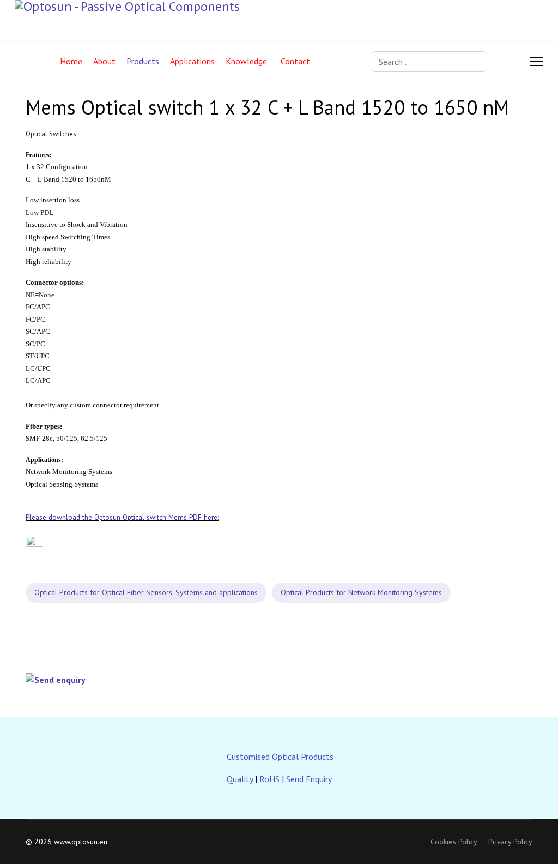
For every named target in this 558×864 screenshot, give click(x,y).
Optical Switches (51, 134)
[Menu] (536, 61)
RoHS (269, 778)
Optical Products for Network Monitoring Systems (361, 592)
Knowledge (246, 61)
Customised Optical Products (280, 756)
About (104, 61)
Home (71, 61)
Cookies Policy (453, 842)
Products (142, 61)
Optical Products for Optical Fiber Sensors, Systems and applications (146, 592)
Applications (192, 61)
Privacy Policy (510, 842)
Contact (295, 61)
